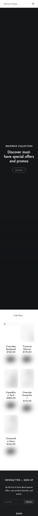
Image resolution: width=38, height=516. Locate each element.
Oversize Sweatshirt (27, 396)
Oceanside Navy (11, 441)
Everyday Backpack (11, 349)
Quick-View (15, 325)
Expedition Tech (11, 395)
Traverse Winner (27, 349)
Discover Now (19, 170)
